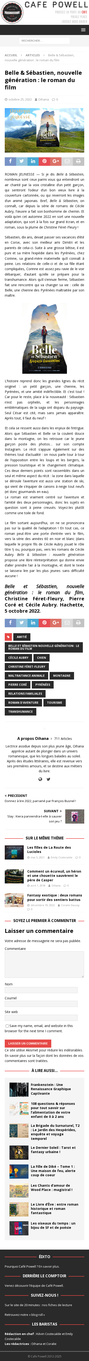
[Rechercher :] (44, 40)
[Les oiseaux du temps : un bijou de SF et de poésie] (18, 1228)
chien (41, 658)
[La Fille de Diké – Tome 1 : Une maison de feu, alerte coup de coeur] (18, 1171)
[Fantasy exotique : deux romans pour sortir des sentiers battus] (14, 900)
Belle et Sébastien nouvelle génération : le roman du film (43, 647)
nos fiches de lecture (57, 1305)
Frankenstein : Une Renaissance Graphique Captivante (51, 1088)
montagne (61, 676)
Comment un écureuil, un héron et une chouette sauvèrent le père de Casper (54, 875)
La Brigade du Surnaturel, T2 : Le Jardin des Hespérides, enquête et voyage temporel (55, 1132)
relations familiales (25, 694)
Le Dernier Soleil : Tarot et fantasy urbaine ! (53, 1149)
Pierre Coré (17, 685)
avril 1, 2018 (38, 885)
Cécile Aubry (18, 658)
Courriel (11, 998)
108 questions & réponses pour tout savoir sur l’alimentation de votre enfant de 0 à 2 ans (53, 1110)
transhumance (20, 712)
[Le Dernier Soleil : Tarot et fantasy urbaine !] (18, 1153)
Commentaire (15, 948)
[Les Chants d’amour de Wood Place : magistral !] (18, 1190)
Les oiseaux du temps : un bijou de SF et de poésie (53, 1225)
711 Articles (63, 738)
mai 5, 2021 (38, 857)
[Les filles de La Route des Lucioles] (14, 852)
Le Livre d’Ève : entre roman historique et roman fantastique (54, 1208)
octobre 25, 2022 (20, 99)
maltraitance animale (26, 676)
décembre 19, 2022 (43, 905)
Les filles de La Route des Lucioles (49, 849)
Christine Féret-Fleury (26, 667)
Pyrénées (42, 685)
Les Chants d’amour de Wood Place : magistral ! (51, 1187)
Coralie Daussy (70, 905)
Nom (9, 984)
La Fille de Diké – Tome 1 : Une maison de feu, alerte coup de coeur (53, 1170)
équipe (35, 1285)
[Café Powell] (44, 22)
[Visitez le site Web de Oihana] (40, 779)
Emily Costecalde (61, 857)
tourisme (54, 703)
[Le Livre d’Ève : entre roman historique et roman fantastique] (18, 1209)
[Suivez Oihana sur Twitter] (47, 779)
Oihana (43, 99)
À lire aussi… (45, 1070)
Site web (11, 1012)
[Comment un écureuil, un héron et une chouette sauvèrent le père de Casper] (14, 876)
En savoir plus (49, 1266)
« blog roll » (37, 1315)
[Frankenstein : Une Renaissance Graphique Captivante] (18, 1090)
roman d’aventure (23, 703)
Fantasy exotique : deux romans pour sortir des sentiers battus (54, 897)
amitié (22, 637)
